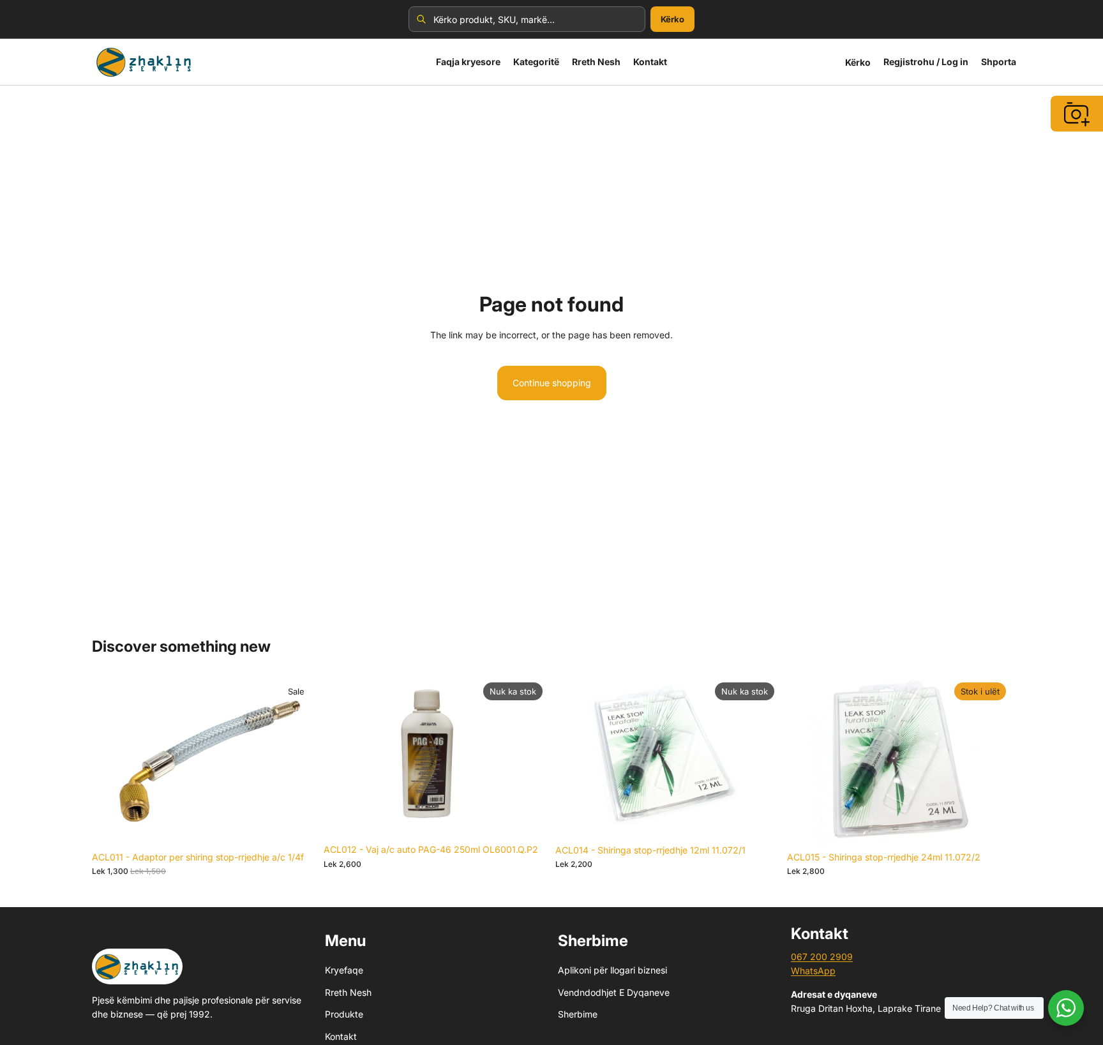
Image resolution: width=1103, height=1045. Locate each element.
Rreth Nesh (348, 991)
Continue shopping (552, 382)
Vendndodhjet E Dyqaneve (614, 991)
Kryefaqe (344, 970)
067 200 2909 (822, 956)
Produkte (344, 1014)
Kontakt (341, 1035)
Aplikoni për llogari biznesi (612, 970)
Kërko (672, 19)
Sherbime (577, 1014)
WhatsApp (813, 970)
